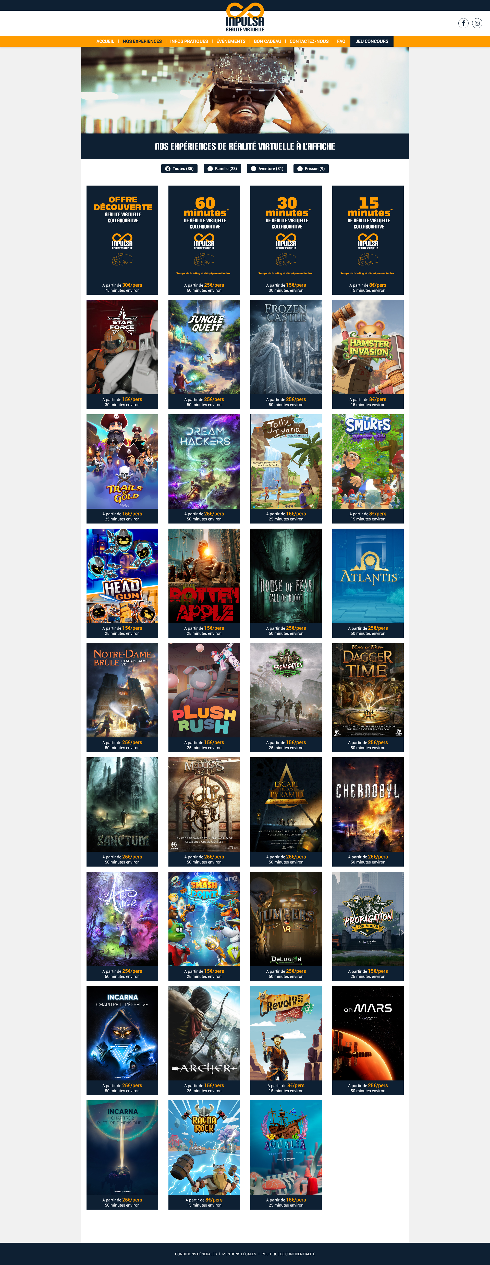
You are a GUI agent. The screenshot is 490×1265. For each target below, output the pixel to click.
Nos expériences (142, 41)
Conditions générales (196, 1254)
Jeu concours (372, 41)
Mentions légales (239, 1254)
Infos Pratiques (189, 41)
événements (231, 41)
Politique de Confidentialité (288, 1254)
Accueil (105, 41)
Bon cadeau (267, 41)
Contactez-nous (309, 41)
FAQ (341, 41)
